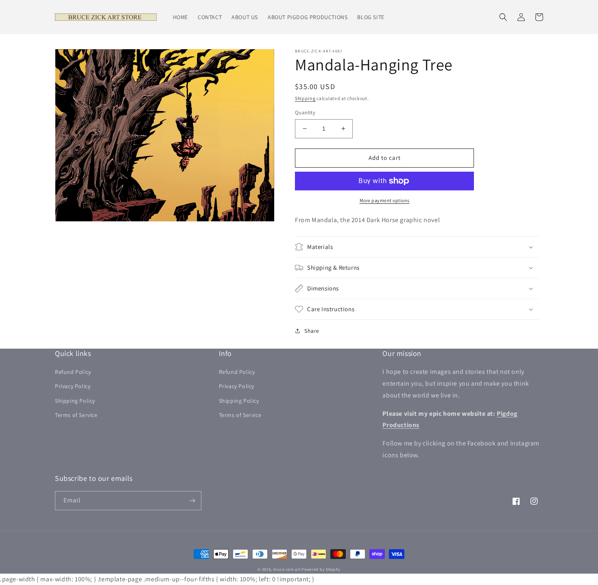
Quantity (305, 112)
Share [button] (311, 330)
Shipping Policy (75, 400)
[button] (503, 17)
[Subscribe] (192, 500)
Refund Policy (73, 371)
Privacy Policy (72, 386)
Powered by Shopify (320, 569)
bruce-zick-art (287, 569)
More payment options (385, 200)
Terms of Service (76, 415)
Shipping (305, 98)
